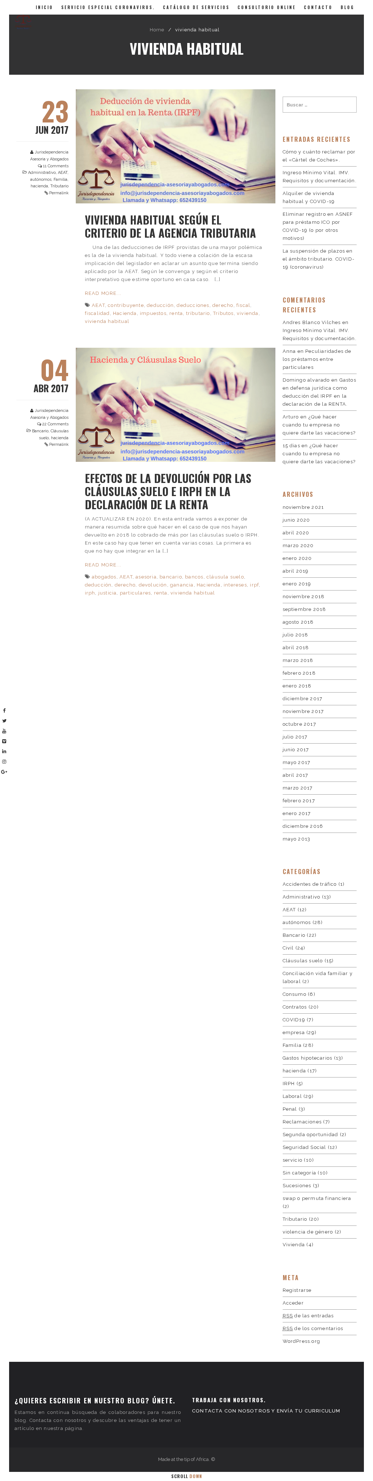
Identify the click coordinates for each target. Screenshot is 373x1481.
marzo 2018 (298, 660)
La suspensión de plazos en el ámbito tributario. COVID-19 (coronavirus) (319, 259)
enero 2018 (297, 686)
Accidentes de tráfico (310, 884)
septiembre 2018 (304, 609)
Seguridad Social (304, 1147)
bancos (194, 577)
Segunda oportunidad (310, 1134)
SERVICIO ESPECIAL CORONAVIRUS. (108, 7)
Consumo (294, 994)
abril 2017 (296, 775)
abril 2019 (296, 571)
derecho (222, 305)
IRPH (289, 1083)
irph (90, 593)
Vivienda (294, 1244)
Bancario (40, 431)
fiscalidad (97, 313)
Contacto (318, 7)
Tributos (223, 313)
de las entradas (308, 1315)
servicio (293, 1160)
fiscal (243, 305)
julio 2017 (295, 737)
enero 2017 (297, 813)
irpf (254, 585)
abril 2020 (296, 532)
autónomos (40, 179)
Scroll (186, 1476)
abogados (104, 577)
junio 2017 (296, 749)
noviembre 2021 (303, 507)
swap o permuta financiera (317, 1198)
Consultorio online (266, 7)
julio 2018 (296, 635)
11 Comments (55, 166)
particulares (135, 593)
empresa (294, 1032)
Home (157, 29)
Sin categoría (300, 1173)
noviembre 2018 (304, 596)
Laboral (292, 1096)
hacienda (39, 186)
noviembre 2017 (303, 711)
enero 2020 (297, 558)
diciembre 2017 (303, 698)
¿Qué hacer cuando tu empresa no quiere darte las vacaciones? (319, 425)
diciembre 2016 (303, 826)
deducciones (193, 305)
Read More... (103, 293)
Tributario (59, 186)
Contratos (295, 1007)
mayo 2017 (297, 762)
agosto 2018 (298, 622)
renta (176, 313)
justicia (107, 593)
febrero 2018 (299, 673)
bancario (171, 577)
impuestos (153, 313)
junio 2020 (296, 520)
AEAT (62, 172)
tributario (198, 313)
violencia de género (308, 1232)
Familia (60, 179)
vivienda (248, 313)
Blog (347, 7)
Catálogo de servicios (196, 7)
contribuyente (126, 305)
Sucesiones (297, 1185)
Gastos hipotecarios (308, 1058)
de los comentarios (313, 1328)
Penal (290, 1109)
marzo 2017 (298, 788)
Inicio (44, 7)
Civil (288, 948)
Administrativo (42, 172)
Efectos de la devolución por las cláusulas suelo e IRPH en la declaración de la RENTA (168, 491)
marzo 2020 (298, 545)
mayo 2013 (297, 839)
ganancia (182, 585)
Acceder (293, 1303)
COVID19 (294, 1019)
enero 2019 (297, 583)
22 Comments (55, 424)
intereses (235, 585)
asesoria (146, 577)
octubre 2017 (299, 724)
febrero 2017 (299, 800)
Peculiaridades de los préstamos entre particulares (317, 359)
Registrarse (297, 1290)
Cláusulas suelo (303, 960)
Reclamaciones (302, 1122)
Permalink (58, 193)
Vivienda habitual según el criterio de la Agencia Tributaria (170, 226)
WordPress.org (302, 1341)
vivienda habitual (107, 321)
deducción (160, 305)
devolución (153, 585)
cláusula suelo (225, 577)
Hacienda (125, 313)
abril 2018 (296, 647)
